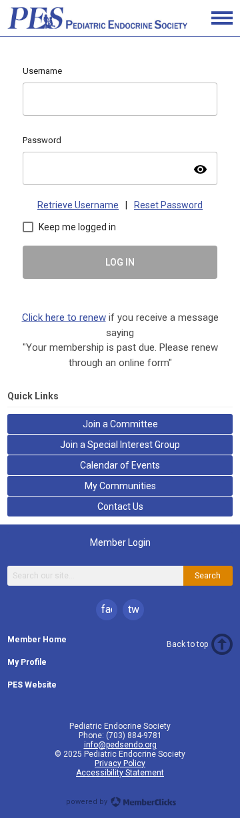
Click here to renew (64, 317)
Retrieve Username (78, 205)
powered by (87, 801)
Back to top (187, 644)
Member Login (120, 542)
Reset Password (168, 205)
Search (208, 575)
